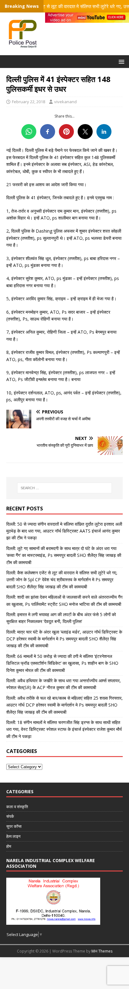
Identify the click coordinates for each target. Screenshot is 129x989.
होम (8, 846)
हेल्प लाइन (13, 836)
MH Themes (101, 951)
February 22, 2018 (28, 101)
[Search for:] (64, 488)
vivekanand (65, 101)
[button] (120, 61)
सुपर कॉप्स (14, 826)
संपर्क (10, 816)
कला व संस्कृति (17, 806)
